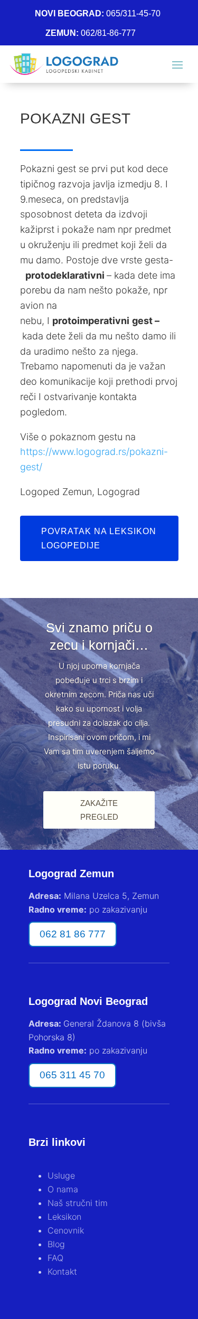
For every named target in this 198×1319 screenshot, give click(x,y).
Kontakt (62, 1271)
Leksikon (64, 1216)
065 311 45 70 (72, 1074)
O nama (63, 1189)
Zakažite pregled (99, 810)
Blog (56, 1244)
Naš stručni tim (78, 1203)
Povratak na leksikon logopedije (98, 538)
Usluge (61, 1175)
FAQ (55, 1257)
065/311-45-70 (133, 13)
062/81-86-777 (108, 33)
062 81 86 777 (73, 934)
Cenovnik (66, 1230)
